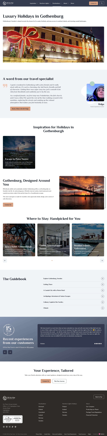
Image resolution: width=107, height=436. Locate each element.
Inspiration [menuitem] (33, 3)
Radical (101, 434)
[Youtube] (9, 427)
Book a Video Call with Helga (20, 109)
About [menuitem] (65, 3)
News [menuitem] (72, 3)
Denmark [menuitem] (41, 406)
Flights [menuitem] (89, 434)
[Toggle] (102, 278)
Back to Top (98, 397)
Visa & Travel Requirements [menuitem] (70, 434)
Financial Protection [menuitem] (92, 415)
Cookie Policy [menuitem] (47, 434)
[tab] (53, 260)
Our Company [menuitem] (90, 406)
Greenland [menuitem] (42, 412)
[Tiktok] (12, 427)
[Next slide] (102, 260)
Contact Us (93, 3)
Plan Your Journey (59, 381)
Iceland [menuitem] (41, 415)
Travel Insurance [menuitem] (82, 434)
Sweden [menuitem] (41, 421)
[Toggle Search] (101, 3)
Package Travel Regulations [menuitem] (94, 412)
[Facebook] (4, 427)
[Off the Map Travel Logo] (8, 3)
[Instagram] (7, 427)
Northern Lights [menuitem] (44, 3)
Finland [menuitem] (41, 409)
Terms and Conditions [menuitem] (57, 434)
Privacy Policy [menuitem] (39, 434)
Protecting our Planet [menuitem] (92, 409)
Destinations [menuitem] (56, 3)
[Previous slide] (5, 260)
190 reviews (30, 347)
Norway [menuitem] (41, 418)
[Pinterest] (15, 427)
